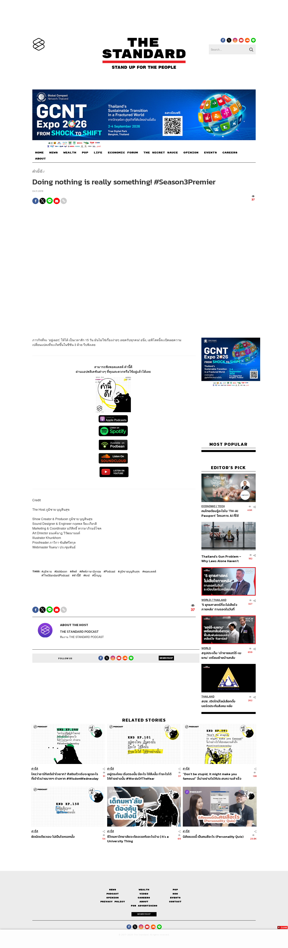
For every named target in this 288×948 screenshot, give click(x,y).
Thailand (219, 600)
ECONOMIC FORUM (123, 152)
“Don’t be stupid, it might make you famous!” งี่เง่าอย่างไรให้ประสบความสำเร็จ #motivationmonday (212, 776)
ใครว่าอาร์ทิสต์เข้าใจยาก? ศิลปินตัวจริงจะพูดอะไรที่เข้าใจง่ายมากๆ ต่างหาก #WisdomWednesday (65, 776)
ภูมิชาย (47, 571)
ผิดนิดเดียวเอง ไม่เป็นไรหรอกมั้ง (53, 836)
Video (143, 894)
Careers (144, 898)
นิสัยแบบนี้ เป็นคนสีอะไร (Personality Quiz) (213, 836)
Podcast (110, 571)
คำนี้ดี (37, 171)
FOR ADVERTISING (144, 906)
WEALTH (69, 152)
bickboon (61, 571)
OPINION (190, 152)
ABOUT (40, 158)
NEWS (53, 152)
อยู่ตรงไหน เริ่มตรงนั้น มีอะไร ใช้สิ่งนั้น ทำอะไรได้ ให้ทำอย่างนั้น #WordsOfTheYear (139, 776)
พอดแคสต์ (150, 571)
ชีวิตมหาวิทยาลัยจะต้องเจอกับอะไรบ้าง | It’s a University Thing (138, 838)
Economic (208, 506)
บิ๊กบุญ (97, 575)
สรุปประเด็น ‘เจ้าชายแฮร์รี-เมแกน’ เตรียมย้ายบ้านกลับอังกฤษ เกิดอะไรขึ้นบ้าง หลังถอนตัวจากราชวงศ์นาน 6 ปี (221, 655)
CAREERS (229, 152)
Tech (221, 506)
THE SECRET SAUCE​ (160, 152)
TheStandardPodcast (56, 575)
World (206, 600)
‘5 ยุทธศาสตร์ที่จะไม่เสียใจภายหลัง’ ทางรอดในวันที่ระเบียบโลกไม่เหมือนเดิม (219, 607)
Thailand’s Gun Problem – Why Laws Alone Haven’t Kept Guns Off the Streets (221, 558)
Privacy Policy (112, 902)
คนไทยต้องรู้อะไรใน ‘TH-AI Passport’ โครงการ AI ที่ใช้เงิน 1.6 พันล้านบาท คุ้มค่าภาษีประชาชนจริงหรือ (221, 513)
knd (87, 575)
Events (175, 898)
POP (85, 152)
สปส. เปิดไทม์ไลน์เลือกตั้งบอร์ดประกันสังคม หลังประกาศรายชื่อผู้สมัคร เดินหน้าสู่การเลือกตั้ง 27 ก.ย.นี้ (219, 703)
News (112, 890)
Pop (175, 890)
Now (175, 894)
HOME (39, 152)
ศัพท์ (74, 571)
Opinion (112, 898)
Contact (175, 902)
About (143, 902)
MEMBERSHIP (166, 658)
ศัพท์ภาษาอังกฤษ (91, 571)
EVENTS (210, 152)
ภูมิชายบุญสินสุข (130, 571)
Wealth (144, 890)
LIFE (98, 152)
